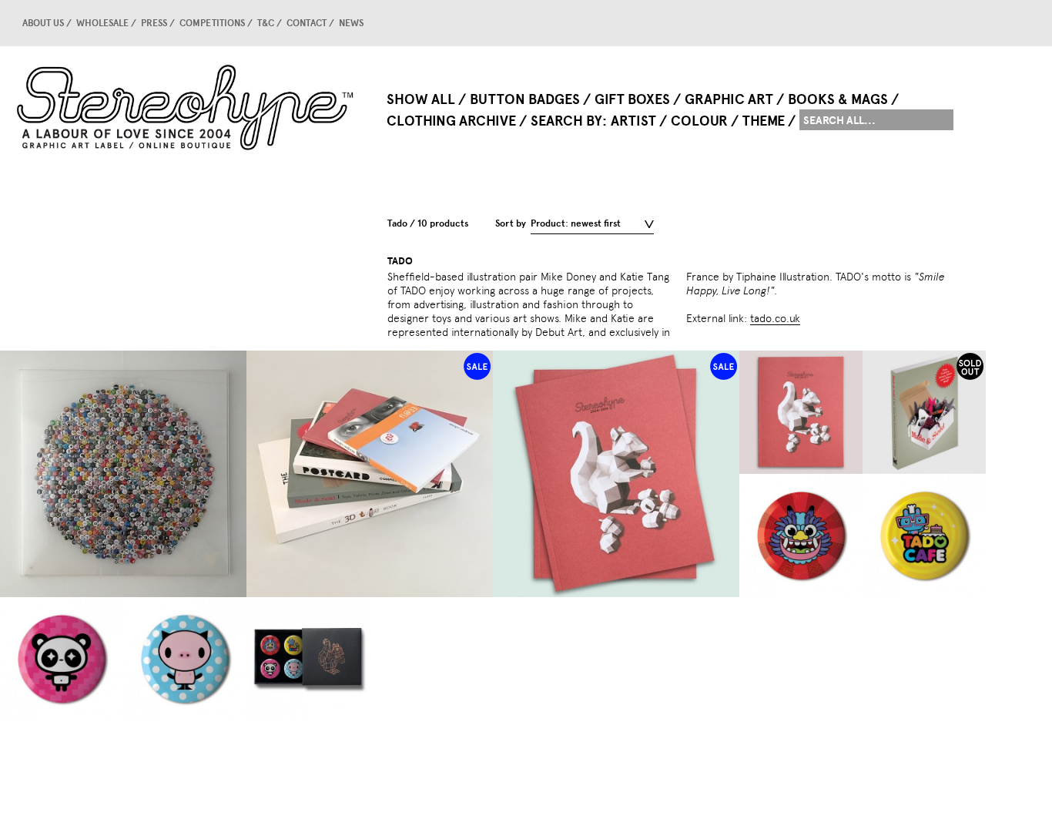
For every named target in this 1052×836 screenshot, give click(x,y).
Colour (699, 120)
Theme (763, 120)
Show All (421, 99)
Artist (633, 120)
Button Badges (525, 99)
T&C (265, 23)
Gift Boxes (632, 99)
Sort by (510, 223)
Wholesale (102, 23)
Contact (306, 23)
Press (154, 23)
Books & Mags (838, 99)
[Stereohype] (186, 107)
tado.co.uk (775, 318)
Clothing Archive (451, 120)
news (351, 23)
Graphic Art (729, 99)
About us (43, 23)
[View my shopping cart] (951, 23)
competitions (212, 23)
